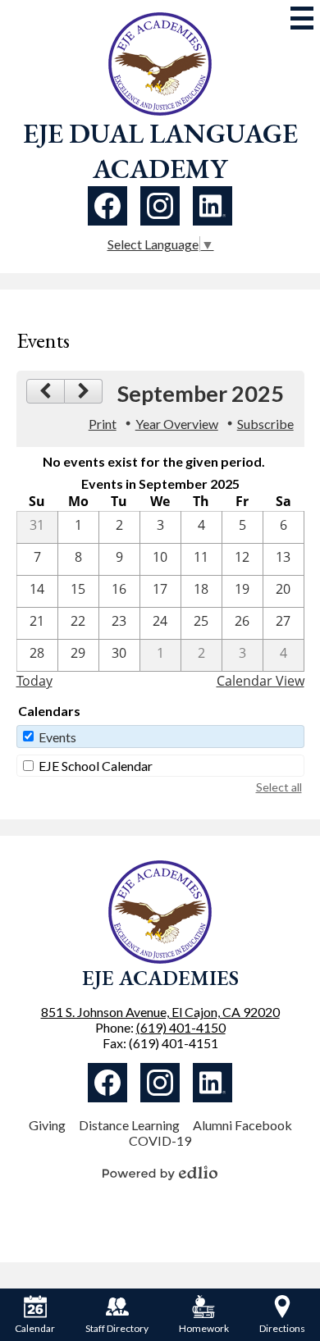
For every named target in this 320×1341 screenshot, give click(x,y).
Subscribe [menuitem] (265, 423)
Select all (279, 787)
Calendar (35, 1328)
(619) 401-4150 (181, 1027)
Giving (47, 1125)
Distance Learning (129, 1125)
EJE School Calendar (96, 765)
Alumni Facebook (242, 1125)
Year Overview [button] (176, 423)
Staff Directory (117, 1328)
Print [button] (103, 423)
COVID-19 (160, 1140)
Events (57, 737)
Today (34, 681)
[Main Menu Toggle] (302, 18)
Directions (282, 1328)
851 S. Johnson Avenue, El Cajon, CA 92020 (160, 1011)
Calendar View (260, 681)
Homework (204, 1328)
